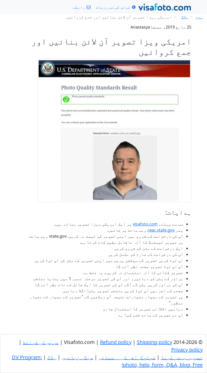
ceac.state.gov (161, 230)
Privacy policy (187, 349)
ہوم (199, 17)
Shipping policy (154, 342)
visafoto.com (145, 224)
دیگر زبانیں (77, 357)
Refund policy (116, 342)
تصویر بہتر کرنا (182, 357)
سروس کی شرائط (41, 342)
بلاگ (185, 17)
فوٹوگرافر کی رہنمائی (127, 357)
